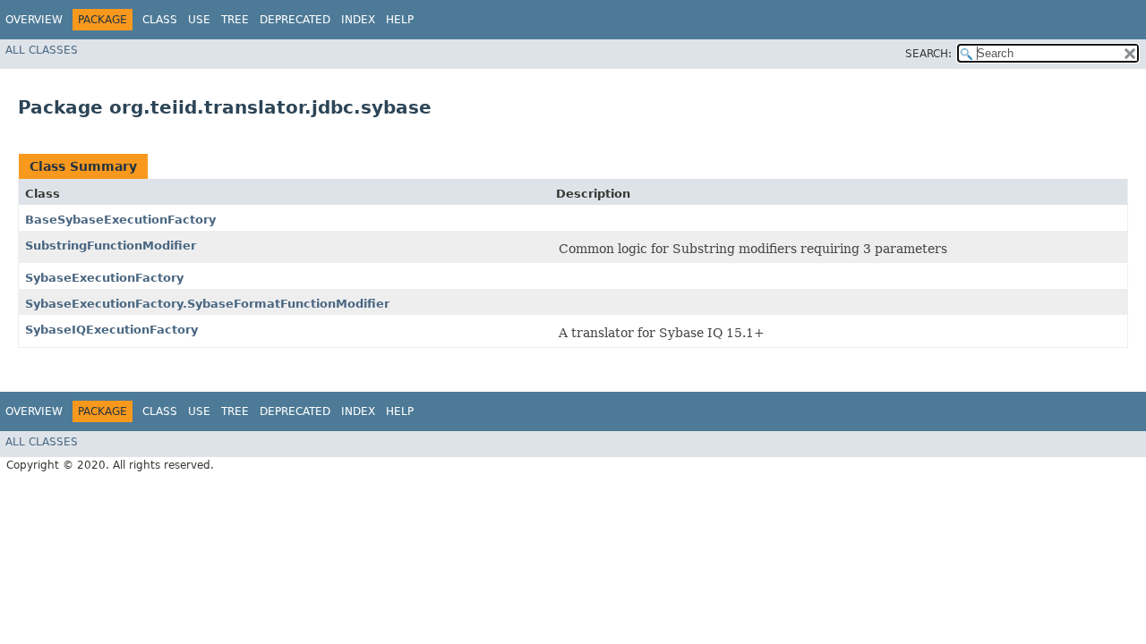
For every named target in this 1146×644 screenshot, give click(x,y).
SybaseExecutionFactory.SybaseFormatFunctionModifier (207, 303)
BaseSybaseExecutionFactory (120, 219)
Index (358, 19)
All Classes (41, 50)
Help (400, 19)
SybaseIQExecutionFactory (111, 329)
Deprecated (295, 19)
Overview (34, 19)
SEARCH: (928, 53)
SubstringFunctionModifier (110, 245)
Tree (235, 19)
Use (199, 19)
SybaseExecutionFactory (104, 277)
